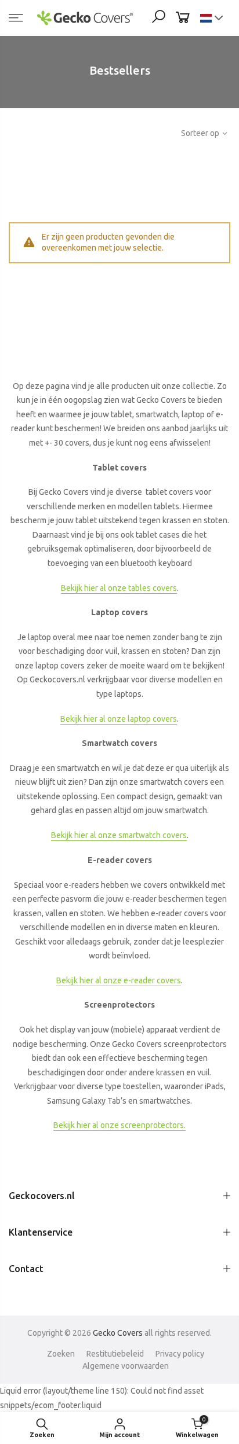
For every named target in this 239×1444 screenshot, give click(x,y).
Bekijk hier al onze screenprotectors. (119, 1125)
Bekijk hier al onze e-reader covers (118, 980)
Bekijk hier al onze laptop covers (118, 718)
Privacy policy (179, 1353)
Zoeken (61, 1353)
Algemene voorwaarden (125, 1365)
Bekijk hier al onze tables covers (119, 588)
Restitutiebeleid (115, 1353)
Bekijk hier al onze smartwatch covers (119, 835)
